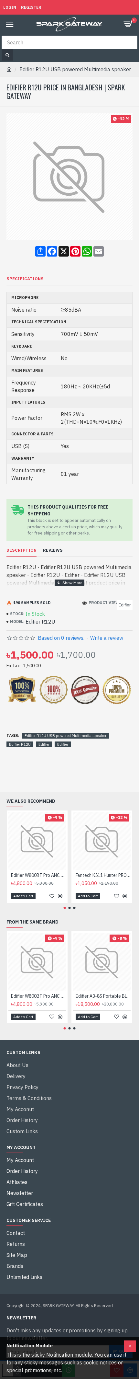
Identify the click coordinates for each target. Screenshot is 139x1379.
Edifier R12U (20, 744)
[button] (65, 908)
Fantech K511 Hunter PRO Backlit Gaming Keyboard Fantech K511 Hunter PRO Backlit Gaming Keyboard (103, 875)
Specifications (25, 279)
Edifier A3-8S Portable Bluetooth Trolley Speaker (103, 996)
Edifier (43, 744)
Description (21, 550)
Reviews (53, 550)
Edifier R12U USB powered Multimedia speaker (65, 735)
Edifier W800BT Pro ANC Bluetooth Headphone (38, 875)
